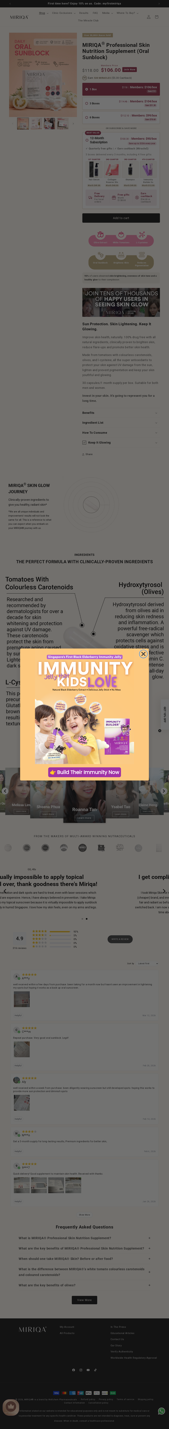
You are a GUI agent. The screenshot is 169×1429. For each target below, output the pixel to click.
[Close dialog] (143, 654)
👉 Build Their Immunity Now (84, 772)
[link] (84, 706)
